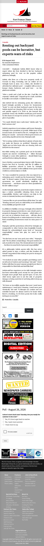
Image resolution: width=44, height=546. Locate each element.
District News (8, 481)
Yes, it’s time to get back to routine (17, 419)
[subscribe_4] (17, 335)
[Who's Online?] (38, 453)
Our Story (24, 496)
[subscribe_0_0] (17, 324)
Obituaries (18, 486)
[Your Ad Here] (6, 453)
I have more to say (11, 425)
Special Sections (11, 494)
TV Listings (9, 498)
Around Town (18, 490)
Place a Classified (30, 481)
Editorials (17, 479)
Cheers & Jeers (8, 518)
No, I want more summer (14, 422)
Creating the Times (27, 505)
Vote (5, 441)
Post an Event (8, 526)
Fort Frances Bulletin (21, 535)
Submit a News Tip (9, 513)
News (6, 475)
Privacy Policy (26, 507)
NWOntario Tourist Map (13, 496)
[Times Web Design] (30, 453)
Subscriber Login (27, 518)
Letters (17, 483)
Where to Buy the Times (29, 503)
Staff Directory (8, 522)
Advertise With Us (30, 483)
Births (16, 488)
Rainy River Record (11, 503)
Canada (5, 42)
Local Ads (28, 479)
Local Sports (8, 479)
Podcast (17, 492)
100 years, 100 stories (12, 505)
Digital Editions (21, 530)
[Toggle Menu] (4, 26)
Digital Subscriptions (28, 511)
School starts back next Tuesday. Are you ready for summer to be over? (21, 415)
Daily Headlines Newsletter (30, 515)
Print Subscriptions (27, 513)
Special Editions (20, 537)
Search (4, 307)
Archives (8, 507)
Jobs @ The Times (9, 528)
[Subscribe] (14, 453)
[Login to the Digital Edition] (22, 453)
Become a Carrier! (30, 486)
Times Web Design (27, 500)
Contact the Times (10, 509)
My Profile (23, 1)
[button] (18, 1)
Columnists (18, 477)
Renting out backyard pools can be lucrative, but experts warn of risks (21, 50)
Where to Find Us (9, 524)
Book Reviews (19, 481)
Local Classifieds (30, 477)
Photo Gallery (9, 483)
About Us (25, 494)
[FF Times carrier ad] (17, 392)
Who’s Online (10, 500)
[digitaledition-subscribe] (17, 346)
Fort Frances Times (22, 19)
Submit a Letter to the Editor (12, 515)
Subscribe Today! (28, 509)
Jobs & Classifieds (31, 475)
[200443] (17, 365)
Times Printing (26, 498)
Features (18, 475)
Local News (8, 477)
